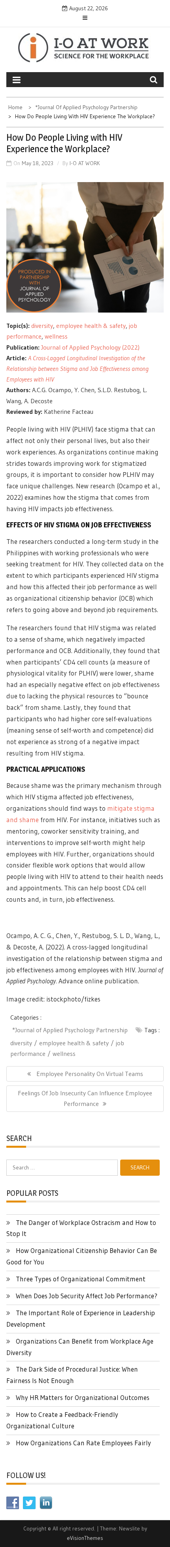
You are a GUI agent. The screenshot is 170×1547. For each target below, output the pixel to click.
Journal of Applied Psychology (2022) (90, 347)
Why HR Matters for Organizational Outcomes (82, 1397)
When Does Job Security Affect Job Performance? (86, 1296)
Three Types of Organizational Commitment (80, 1279)
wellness (56, 336)
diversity (42, 326)
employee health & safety (91, 326)
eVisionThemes (85, 1537)
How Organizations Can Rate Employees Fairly (83, 1443)
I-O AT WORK (85, 163)
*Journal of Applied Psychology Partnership (70, 1030)
